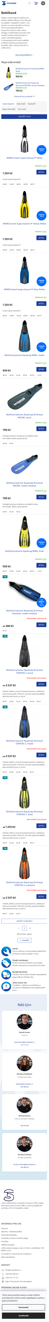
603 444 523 (24, 1087)
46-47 (5, 375)
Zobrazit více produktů (23, 96)
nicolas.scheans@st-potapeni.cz (24, 1164)
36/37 (32, 184)
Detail (41, 172)
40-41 (25, 375)
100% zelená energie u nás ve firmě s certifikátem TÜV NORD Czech (22, 1249)
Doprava (4, 1228)
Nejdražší (31, 104)
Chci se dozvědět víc (23, 55)
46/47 (5, 315)
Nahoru (25, 940)
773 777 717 (24, 1045)
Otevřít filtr (24, 116)
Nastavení (23, 1307)
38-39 (32, 375)
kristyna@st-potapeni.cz (24, 1084)
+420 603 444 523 (11, 1274)
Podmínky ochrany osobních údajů (14, 1238)
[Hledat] (29, 3)
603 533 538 (24, 1126)
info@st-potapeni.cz (13, 1270)
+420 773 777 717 (11, 1277)
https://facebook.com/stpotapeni (18, 1281)
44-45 (11, 375)
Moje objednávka (8, 1257)
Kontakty (4, 1241)
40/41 (18, 184)
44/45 (5, 184)
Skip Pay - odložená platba (11, 1231)
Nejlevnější (21, 104)
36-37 (39, 701)
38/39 (25, 184)
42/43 (12, 184)
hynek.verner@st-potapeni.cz (24, 1042)
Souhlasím (24, 1315)
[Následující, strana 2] (24, 928)
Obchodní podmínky (9, 1235)
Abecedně (22, 109)
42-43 (18, 375)
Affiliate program (8, 1245)
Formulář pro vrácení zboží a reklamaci (16, 1254)
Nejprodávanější (9, 109)
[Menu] (43, 3)
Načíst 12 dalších (24, 921)
